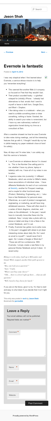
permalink (19, 301)
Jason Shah (13, 16)
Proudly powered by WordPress (25, 415)
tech (24, 298)
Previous (8, 52)
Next (44, 52)
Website (12, 395)
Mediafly (14, 188)
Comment (14, 332)
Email (13, 381)
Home (7, 43)
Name (13, 367)
